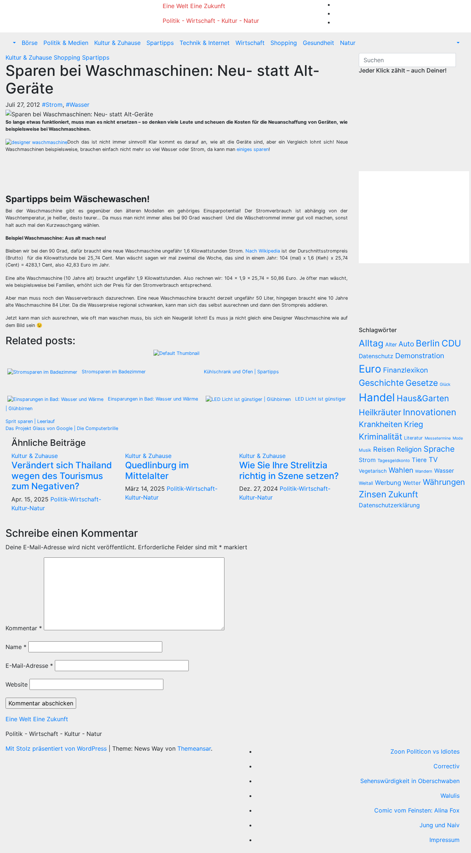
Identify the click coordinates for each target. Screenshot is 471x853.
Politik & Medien (65, 42)
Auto (406, 343)
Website (17, 684)
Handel (377, 397)
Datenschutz (376, 356)
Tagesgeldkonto (394, 460)
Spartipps (160, 42)
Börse (30, 42)
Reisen (384, 449)
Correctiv (446, 766)
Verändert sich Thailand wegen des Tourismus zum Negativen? (61, 476)
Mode (458, 438)
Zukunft (403, 494)
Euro (370, 369)
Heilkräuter (380, 412)
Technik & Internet (205, 42)
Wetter (412, 482)
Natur (347, 42)
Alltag (371, 343)
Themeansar (194, 748)
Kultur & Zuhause (117, 42)
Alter (391, 344)
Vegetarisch (373, 471)
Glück (445, 384)
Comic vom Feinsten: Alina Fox (417, 810)
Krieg (413, 424)
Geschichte (381, 383)
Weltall (366, 483)
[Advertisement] (143, 175)
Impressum (444, 839)
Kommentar (24, 628)
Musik (365, 450)
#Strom (52, 104)
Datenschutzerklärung (390, 505)
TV (433, 459)
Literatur (413, 438)
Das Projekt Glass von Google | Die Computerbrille (62, 428)
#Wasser (77, 104)
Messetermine (438, 438)
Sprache (439, 449)
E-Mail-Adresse (29, 665)
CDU (451, 343)
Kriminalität (380, 436)
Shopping (283, 42)
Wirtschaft (250, 42)
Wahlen (401, 470)
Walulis (450, 795)
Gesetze (422, 383)
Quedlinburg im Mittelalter (157, 470)
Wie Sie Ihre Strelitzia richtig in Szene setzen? (289, 470)
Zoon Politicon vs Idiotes (425, 751)
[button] (13, 42)
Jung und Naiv (439, 825)
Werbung (388, 482)
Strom (367, 459)
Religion (409, 449)
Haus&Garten (423, 398)
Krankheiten (380, 424)
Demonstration (419, 355)
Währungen (444, 482)
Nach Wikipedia (262, 251)
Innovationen (429, 412)
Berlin (428, 343)
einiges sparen (253, 149)
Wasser (444, 470)
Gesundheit (318, 42)
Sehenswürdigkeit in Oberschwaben (410, 781)
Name (16, 647)
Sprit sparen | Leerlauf (30, 421)
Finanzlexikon (405, 370)
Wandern (423, 471)
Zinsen (372, 494)
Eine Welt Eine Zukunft (194, 6)
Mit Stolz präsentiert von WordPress (57, 748)
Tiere (419, 459)
